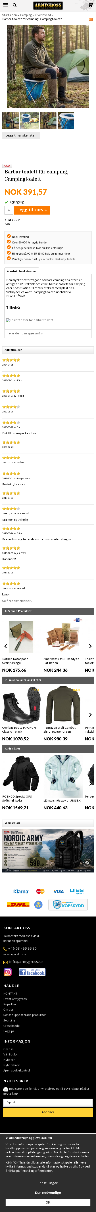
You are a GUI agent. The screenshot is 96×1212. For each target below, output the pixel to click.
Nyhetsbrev (11, 1065)
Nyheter (9, 1060)
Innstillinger (48, 1183)
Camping (26, 15)
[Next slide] (90, 646)
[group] (21, 645)
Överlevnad (43, 15)
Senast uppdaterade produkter (24, 1015)
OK (48, 1203)
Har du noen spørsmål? (26, 333)
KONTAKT (10, 994)
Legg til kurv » (32, 210)
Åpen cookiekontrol (16, 1070)
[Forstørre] (48, 66)
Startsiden (9, 15)
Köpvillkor (10, 1004)
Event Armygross (15, 999)
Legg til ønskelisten (21, 136)
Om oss (8, 1010)
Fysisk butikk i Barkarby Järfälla (56, 259)
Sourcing (9, 1020)
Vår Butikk (10, 1054)
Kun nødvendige (48, 1193)
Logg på (9, 1031)
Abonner (48, 1112)
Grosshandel (11, 1026)
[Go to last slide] (5, 646)
